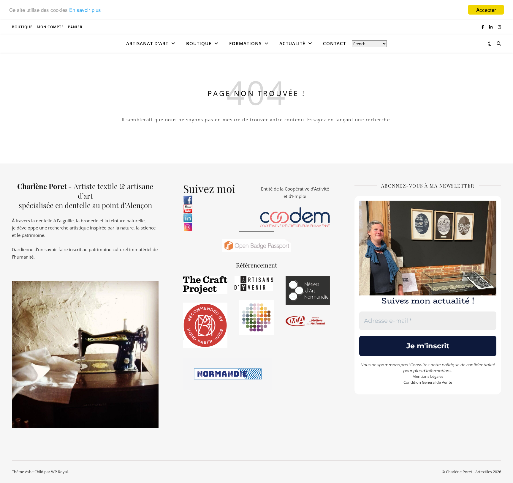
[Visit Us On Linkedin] (218, 217)
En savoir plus (85, 10)
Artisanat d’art (147, 43)
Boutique (22, 26)
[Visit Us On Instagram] (218, 226)
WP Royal (59, 471)
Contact (334, 43)
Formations (245, 43)
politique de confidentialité (468, 364)
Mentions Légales (427, 376)
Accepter (486, 9)
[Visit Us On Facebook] (218, 200)
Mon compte (50, 26)
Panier (75, 26)
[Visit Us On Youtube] (218, 208)
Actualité (292, 43)
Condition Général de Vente (427, 382)
